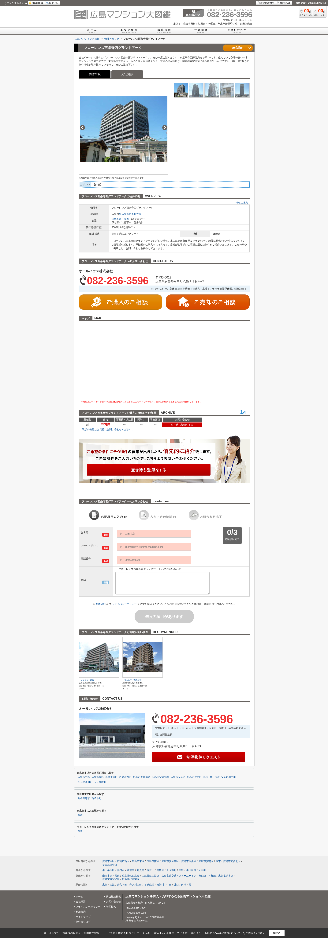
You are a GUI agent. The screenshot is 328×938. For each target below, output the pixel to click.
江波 (112, 884)
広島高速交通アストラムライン (179, 875)
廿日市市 (215, 777)
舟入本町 (171, 870)
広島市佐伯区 (194, 777)
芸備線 (202, 875)
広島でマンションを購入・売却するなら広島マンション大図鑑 (168, 896)
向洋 (183, 884)
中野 (181, 870)
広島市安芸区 (178, 777)
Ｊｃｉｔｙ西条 (87, 680)
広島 (104, 884)
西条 (80, 814)
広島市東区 (97, 777)
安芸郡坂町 (100, 782)
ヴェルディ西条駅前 (132, 680)
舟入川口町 (135, 884)
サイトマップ (83, 916)
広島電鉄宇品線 (111, 879)
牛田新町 (191, 870)
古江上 (150, 870)
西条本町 (96, 798)
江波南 (130, 870)
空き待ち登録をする (182, 424)
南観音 (160, 870)
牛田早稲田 (108, 870)
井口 (176, 884)
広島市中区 (84, 777)
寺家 (126, 218)
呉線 (117, 875)
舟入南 (140, 870)
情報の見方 (242, 202)
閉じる (277, 933)
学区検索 (111, 906)
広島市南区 (111, 777)
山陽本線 (116, 218)
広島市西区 (125, 777)
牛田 (168, 884)
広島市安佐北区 (160, 777)
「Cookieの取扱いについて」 (227, 933)
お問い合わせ (113, 901)
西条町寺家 (135, 213)
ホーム (79, 896)
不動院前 (149, 884)
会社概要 (81, 901)
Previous (82, 127)
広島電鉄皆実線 (130, 879)
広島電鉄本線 (225, 875)
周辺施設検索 (113, 896)
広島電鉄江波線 (150, 875)
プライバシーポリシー (124, 603)
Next (164, 127)
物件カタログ (83, 921)
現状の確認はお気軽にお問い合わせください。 (108, 429)
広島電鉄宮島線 (130, 875)
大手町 (202, 870)
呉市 (205, 777)
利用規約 (101, 603)
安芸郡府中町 (228, 777)
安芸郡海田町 (85, 782)
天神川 (160, 884)
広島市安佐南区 (141, 777)
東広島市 (124, 213)
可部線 (212, 875)
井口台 (121, 870)
